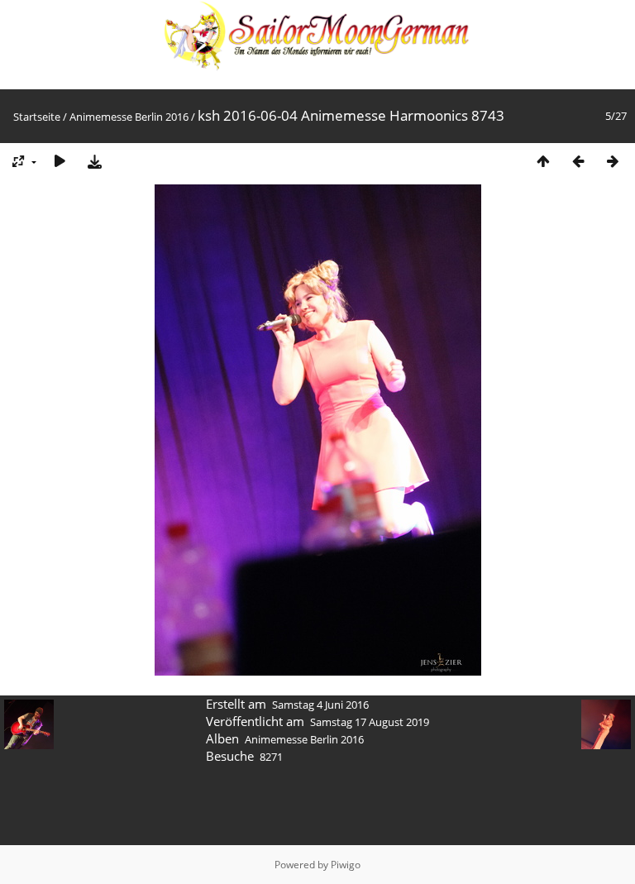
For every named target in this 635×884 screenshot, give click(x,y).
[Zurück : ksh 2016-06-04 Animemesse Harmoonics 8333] (578, 160)
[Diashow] (59, 160)
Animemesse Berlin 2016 (129, 116)
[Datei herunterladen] (94, 160)
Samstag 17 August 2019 (369, 721)
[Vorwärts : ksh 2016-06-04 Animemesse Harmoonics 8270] (612, 160)
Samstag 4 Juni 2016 (320, 704)
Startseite (36, 116)
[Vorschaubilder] (543, 160)
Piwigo (345, 865)
